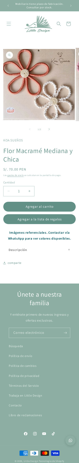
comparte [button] (15, 263)
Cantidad (9, 182)
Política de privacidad (24, 376)
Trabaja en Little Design (25, 395)
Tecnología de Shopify (51, 461)
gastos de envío (15, 175)
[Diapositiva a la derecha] (49, 129)
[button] (9, 24)
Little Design (31, 461)
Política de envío (20, 356)
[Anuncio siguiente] (71, 5)
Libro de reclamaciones (25, 415)
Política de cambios (22, 366)
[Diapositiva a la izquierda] (30, 129)
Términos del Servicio (24, 386)
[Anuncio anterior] (8, 5)
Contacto (15, 405)
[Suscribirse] (65, 333)
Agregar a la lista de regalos (40, 219)
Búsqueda (16, 346)
